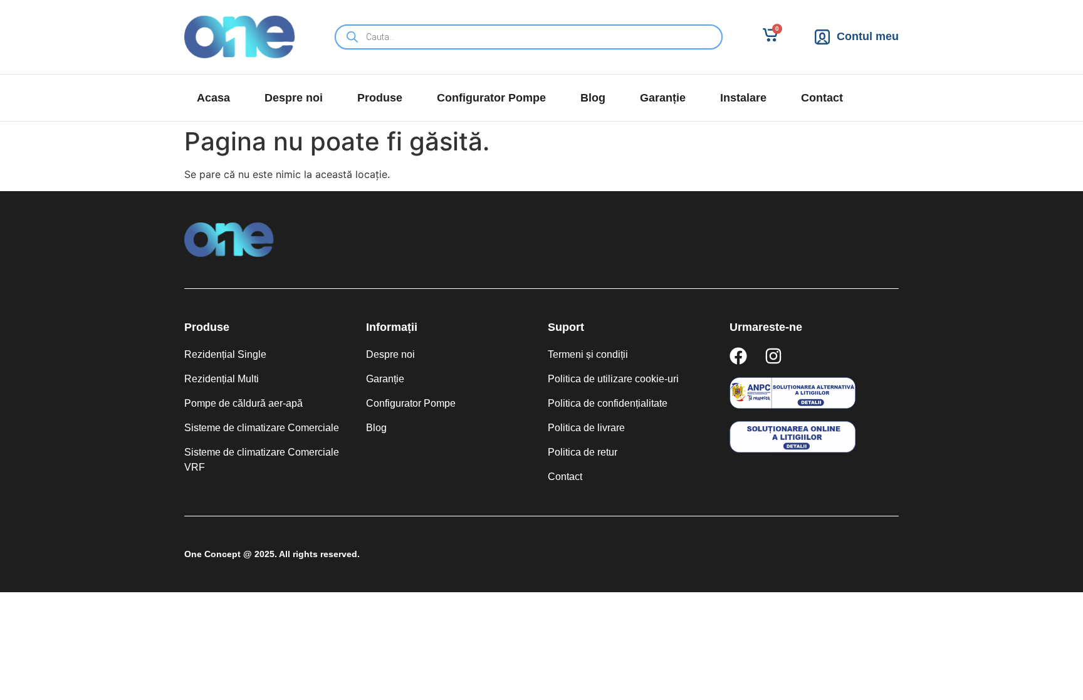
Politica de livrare (586, 427)
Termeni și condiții (588, 354)
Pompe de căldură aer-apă (243, 403)
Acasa (213, 97)
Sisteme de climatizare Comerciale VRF (261, 460)
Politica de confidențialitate (607, 403)
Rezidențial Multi (221, 379)
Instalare (743, 97)
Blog (592, 97)
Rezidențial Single (225, 354)
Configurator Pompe (491, 97)
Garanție (663, 97)
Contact (822, 97)
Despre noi (293, 97)
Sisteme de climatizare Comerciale (261, 427)
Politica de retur (582, 452)
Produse (379, 97)
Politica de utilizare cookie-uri (613, 379)
